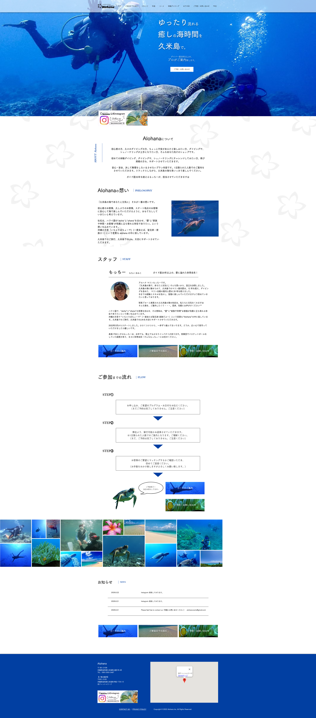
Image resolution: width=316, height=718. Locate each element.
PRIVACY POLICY (139, 709)
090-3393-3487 (108, 672)
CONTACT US (124, 709)
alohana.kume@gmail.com (196, 610)
